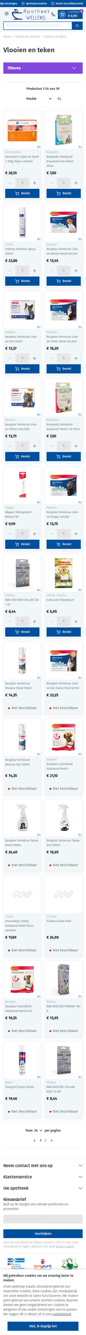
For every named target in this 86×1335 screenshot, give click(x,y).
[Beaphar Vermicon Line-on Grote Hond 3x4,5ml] (63, 310)
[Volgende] (51, 1140)
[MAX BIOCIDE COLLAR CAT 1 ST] (22, 573)
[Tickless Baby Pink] (63, 894)
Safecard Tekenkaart (60, 600)
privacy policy (65, 1246)
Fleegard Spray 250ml (19, 1087)
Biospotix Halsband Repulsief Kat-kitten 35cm (60, 161)
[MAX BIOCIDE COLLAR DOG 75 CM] (63, 1060)
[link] (35, 1140)
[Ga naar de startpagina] (30, 14)
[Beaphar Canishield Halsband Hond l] (63, 737)
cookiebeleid (61, 1314)
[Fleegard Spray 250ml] (22, 1060)
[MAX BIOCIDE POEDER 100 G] (63, 979)
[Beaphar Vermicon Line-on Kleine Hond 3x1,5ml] (63, 222)
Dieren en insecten (28, 36)
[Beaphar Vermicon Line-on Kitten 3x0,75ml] (22, 397)
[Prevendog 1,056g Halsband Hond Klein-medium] (22, 894)
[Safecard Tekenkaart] (63, 573)
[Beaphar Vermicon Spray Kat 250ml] (63, 818)
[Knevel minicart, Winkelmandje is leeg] (62, 14)
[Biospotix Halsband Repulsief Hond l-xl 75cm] (63, 397)
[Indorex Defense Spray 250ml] (22, 222)
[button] (43, 68)
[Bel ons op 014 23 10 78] (53, 14)
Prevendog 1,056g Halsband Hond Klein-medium (19, 925)
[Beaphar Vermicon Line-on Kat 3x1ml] (22, 310)
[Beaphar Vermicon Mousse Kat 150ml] (22, 737)
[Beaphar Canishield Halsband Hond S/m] (22, 979)
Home (7, 36)
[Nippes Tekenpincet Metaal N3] (22, 485)
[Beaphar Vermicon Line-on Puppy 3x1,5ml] (63, 485)
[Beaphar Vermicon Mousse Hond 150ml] (22, 661)
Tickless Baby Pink (59, 921)
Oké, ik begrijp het (43, 1326)
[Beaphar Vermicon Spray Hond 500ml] (22, 818)
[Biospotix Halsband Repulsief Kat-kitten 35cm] (63, 130)
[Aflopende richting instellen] (59, 99)
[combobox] (37, 26)
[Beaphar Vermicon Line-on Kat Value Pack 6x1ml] (63, 661)
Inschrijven (43, 1234)
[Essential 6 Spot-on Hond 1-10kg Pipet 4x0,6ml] (22, 130)
